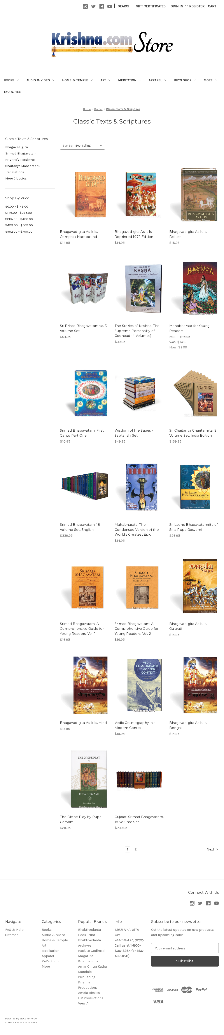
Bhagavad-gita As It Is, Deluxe (188, 234)
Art (103, 80)
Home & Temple (75, 80)
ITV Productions (90, 998)
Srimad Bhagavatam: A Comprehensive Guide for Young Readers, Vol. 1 (82, 629)
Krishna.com (88, 961)
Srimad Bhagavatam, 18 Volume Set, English (80, 527)
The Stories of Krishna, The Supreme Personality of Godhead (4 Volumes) (137, 331)
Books (9, 80)
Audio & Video (38, 80)
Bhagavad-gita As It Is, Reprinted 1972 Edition (134, 234)
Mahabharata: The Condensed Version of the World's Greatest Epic (137, 529)
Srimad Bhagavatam (21, 153)
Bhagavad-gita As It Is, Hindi (83, 723)
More (208, 80)
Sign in (177, 6)
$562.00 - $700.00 (19, 231)
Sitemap (12, 935)
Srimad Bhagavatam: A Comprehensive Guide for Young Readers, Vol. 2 (137, 629)
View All (84, 1003)
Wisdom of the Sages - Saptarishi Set (134, 433)
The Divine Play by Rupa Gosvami (81, 819)
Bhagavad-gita (16, 147)
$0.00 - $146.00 (16, 206)
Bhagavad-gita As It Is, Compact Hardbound (79, 234)
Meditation (127, 80)
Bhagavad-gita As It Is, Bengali (188, 725)
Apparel (155, 80)
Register (197, 6)
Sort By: (68, 145)
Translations (14, 172)
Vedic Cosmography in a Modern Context (135, 725)
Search (124, 6)
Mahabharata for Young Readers (189, 328)
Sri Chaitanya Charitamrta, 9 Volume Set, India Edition (193, 433)
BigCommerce (28, 1018)
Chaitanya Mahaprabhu (22, 166)
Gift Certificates (151, 6)
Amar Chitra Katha (92, 966)
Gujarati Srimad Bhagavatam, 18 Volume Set (139, 819)
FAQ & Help (13, 92)
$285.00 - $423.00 (19, 219)
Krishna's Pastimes (20, 159)
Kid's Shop (182, 80)
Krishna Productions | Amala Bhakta (89, 987)
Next (211, 849)
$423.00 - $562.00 (19, 225)
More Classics (16, 178)
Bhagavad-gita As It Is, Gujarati (188, 626)
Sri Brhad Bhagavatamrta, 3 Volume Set (83, 328)
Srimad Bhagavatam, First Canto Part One (82, 433)
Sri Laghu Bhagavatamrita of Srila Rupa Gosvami (193, 527)
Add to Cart (84, 198)
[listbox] (90, 145)
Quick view (84, 190)
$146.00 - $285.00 (18, 213)
